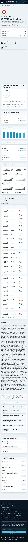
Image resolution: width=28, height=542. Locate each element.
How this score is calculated (12, 106)
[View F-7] (5, 221)
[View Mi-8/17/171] (5, 257)
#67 (25, 29)
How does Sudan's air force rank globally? (11, 411)
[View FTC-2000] (5, 314)
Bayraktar (12, 388)
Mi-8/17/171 (14, 257)
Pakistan (6, 150)
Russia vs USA (17, 513)
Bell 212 (13, 266)
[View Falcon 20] (5, 308)
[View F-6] (5, 234)
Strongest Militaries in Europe (8, 505)
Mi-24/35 (13, 253)
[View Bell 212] (5, 266)
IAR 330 (12, 261)
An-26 (12, 295)
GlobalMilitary (11, 2)
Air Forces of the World (6, 513)
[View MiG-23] (5, 247)
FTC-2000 (13, 314)
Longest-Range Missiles (7, 509)
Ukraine (5, 155)
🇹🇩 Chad (6, 451)
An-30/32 (13, 282)
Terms (16, 539)
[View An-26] (5, 295)
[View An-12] (5, 278)
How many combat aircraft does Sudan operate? (13, 416)
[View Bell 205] (5, 271)
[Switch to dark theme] (23, 2)
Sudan (12, 16)
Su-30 (25, 380)
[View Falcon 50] (5, 291)
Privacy (11, 539)
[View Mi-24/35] (5, 253)
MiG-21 (12, 243)
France (5, 152)
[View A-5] (5, 211)
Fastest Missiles (5, 507)
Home (2, 5)
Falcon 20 (13, 308)
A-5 (12, 210)
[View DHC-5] (5, 299)
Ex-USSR (5, 146)
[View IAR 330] (5, 261)
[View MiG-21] (5, 243)
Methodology (4, 539)
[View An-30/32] (5, 282)
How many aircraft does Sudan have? (12, 406)
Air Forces (7, 5)
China (5, 148)
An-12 (12, 278)
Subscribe (14, 531)
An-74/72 (13, 286)
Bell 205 (13, 271)
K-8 (11, 216)
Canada (5, 159)
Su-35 (4, 381)
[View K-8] (5, 216)
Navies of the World (5, 515)
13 (25, 33)
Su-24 (12, 238)
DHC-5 (12, 299)
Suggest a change (9, 398)
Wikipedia (20, 395)
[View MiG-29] (5, 230)
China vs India (17, 517)
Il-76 (12, 303)
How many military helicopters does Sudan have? (12, 421)
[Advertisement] (14, 67)
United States (7, 157)
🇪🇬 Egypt (6, 446)
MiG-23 (12, 247)
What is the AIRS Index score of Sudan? (13, 425)
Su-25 (12, 226)
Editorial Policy (20, 537)
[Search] (26, 2)
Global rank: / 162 (8, 100)
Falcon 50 (13, 291)
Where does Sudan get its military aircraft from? (11, 430)
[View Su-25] (5, 226)
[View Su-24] (5, 238)
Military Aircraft (4, 517)
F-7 (11, 221)
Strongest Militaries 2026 (7, 504)
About (13, 537)
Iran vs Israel (17, 519)
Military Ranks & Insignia (7, 519)
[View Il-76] (5, 304)
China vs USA (17, 515)
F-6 (11, 234)
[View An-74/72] (5, 286)
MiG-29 (12, 230)
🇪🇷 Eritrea (15, 446)
